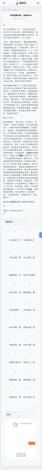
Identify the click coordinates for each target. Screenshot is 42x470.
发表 (31, 443)
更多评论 (20, 454)
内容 (9, 9)
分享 (40, 235)
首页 (5, 9)
